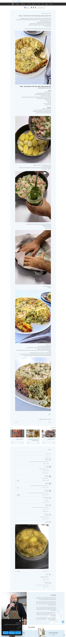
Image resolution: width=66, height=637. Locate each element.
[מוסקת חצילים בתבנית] (17, 433)
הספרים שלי (31, 627)
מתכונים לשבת (41, 419)
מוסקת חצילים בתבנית (19, 439)
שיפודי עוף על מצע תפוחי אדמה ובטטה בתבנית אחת (33, 440)
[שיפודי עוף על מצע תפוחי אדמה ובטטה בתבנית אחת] (33, 433)
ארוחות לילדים (45, 419)
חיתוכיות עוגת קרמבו (51, 439)
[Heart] (46, 1)
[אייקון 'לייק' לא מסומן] (48, 463)
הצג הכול (11, 427)
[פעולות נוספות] (15, 459)
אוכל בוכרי (49, 419)
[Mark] (47, 1)
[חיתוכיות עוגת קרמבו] (49, 433)
